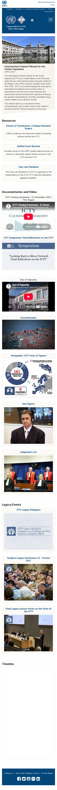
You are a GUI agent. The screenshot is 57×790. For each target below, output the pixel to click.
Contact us (8, 773)
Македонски (49, 11)
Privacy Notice (47, 773)
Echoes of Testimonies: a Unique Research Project (28, 127)
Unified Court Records (28, 146)
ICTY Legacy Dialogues (28, 509)
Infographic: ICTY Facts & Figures (28, 355)
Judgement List (28, 451)
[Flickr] (33, 779)
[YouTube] (28, 779)
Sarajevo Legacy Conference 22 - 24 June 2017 (28, 559)
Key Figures (29, 403)
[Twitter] (24, 779)
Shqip (50, 9)
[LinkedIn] (38, 779)
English (9, 9)
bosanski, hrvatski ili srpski (34, 9)
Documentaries (28, 317)
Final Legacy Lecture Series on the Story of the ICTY (28, 610)
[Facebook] (19, 779)
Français (19, 9)
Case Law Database (28, 166)
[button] (32, 20)
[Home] (28, 17)
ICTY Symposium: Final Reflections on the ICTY (28, 237)
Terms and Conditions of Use (27, 773)
